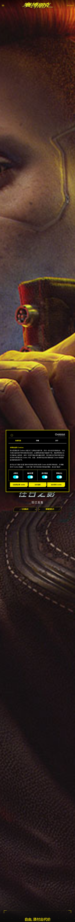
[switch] (30, 477)
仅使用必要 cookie (19, 484)
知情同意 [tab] (18, 440)
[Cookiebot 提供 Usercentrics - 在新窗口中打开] (56, 434)
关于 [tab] (56, 440)
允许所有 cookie (56, 484)
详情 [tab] (37, 440)
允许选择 (37, 484)
